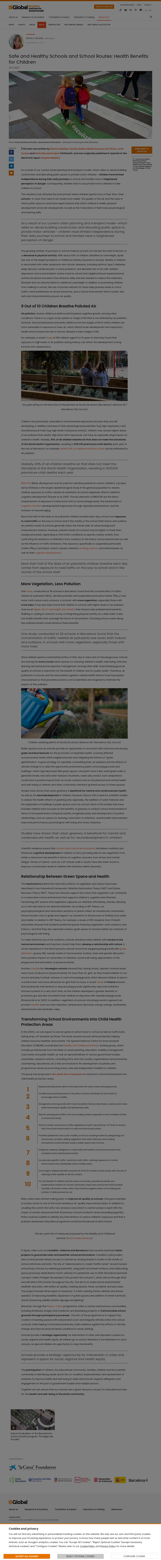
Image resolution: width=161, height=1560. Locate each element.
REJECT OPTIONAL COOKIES (80, 1556)
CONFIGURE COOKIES (134, 1556)
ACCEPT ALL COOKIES (26, 1556)
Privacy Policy (108, 1546)
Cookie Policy (87, 1546)
